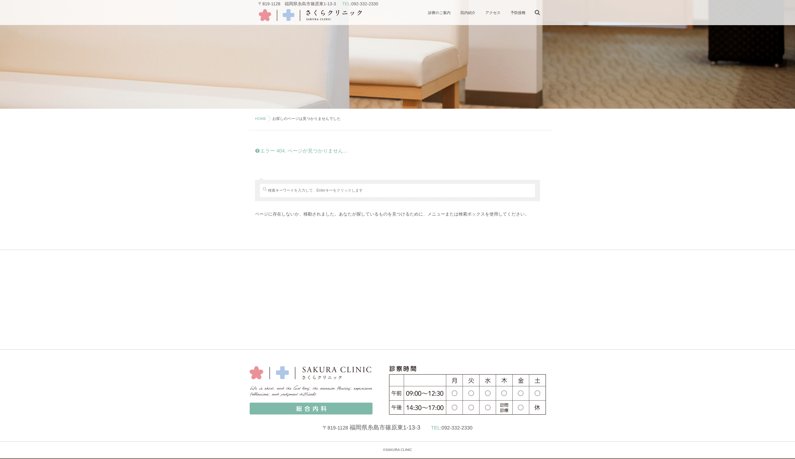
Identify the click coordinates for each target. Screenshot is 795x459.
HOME (260, 118)
